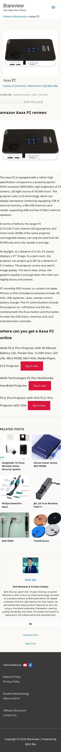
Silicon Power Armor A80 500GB (46, 464)
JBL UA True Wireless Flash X (46, 505)
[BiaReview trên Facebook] (30, 665)
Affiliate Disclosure (14, 710)
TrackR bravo (41, 540)
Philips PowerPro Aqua (12, 505)
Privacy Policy (11, 681)
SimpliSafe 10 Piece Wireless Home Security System (13, 466)
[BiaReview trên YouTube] (25, 665)
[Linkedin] (30, 623)
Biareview (13, 6)
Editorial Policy (12, 677)
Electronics (20, 16)
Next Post (30, 643)
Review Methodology (16, 693)
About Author (11, 698)
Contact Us (10, 715)
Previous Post (30, 634)
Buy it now (32, 366)
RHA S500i (8, 540)
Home (7, 16)
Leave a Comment (14, 86)
